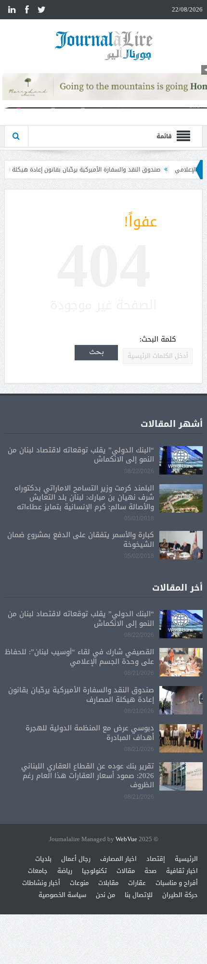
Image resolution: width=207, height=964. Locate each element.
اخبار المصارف (118, 859)
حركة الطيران (180, 895)
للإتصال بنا (139, 895)
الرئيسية (186, 859)
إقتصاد (155, 859)
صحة (150, 871)
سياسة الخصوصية (62, 895)
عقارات (137, 883)
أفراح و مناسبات (176, 883)
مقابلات (108, 883)
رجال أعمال (76, 859)
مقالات (125, 871)
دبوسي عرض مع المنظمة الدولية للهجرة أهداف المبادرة (90, 732)
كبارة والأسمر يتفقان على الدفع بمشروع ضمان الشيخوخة (80, 539)
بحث (96, 352)
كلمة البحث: (158, 339)
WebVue (126, 839)
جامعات (38, 871)
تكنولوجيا (94, 871)
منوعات (79, 883)
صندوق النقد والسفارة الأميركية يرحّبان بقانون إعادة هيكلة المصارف (88, 169)
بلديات (43, 859)
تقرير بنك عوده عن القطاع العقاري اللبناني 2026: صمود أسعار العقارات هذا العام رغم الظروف (87, 775)
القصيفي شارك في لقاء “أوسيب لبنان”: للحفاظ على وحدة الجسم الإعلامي (79, 656)
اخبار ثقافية (182, 871)
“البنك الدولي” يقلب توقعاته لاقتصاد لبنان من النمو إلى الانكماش (81, 454)
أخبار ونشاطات (41, 883)
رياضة (64, 871)
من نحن (105, 895)
